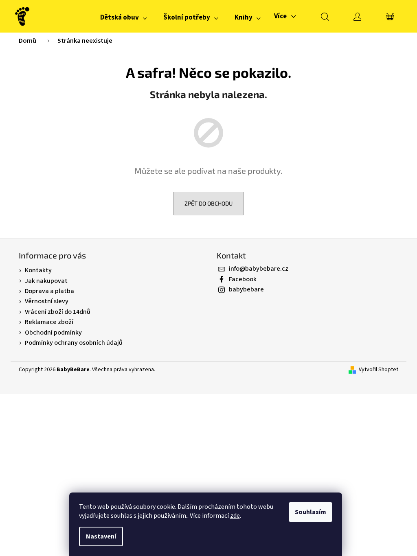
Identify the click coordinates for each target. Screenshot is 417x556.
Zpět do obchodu (208, 203)
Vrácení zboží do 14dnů (57, 311)
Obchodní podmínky (53, 332)
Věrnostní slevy (46, 301)
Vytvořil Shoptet (378, 370)
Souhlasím (310, 512)
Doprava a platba (49, 291)
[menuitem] (123, 17)
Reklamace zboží (49, 321)
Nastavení (101, 536)
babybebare (246, 289)
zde (235, 515)
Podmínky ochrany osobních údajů (74, 342)
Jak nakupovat (46, 280)
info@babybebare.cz (258, 268)
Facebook (243, 279)
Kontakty (38, 270)
